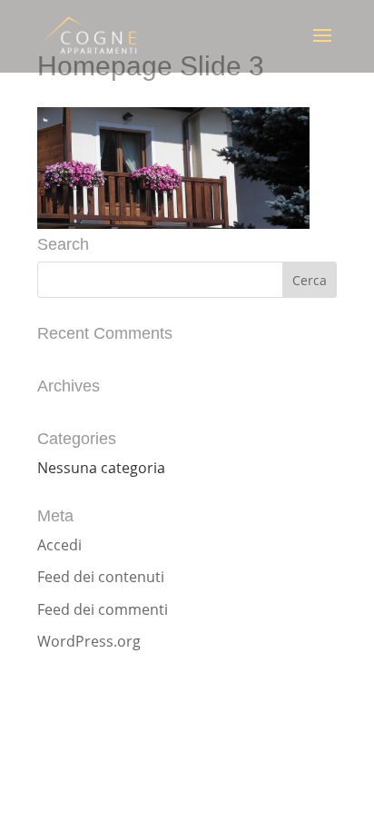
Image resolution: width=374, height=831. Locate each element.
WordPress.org (89, 641)
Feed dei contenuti (100, 577)
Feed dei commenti (102, 609)
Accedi (59, 545)
